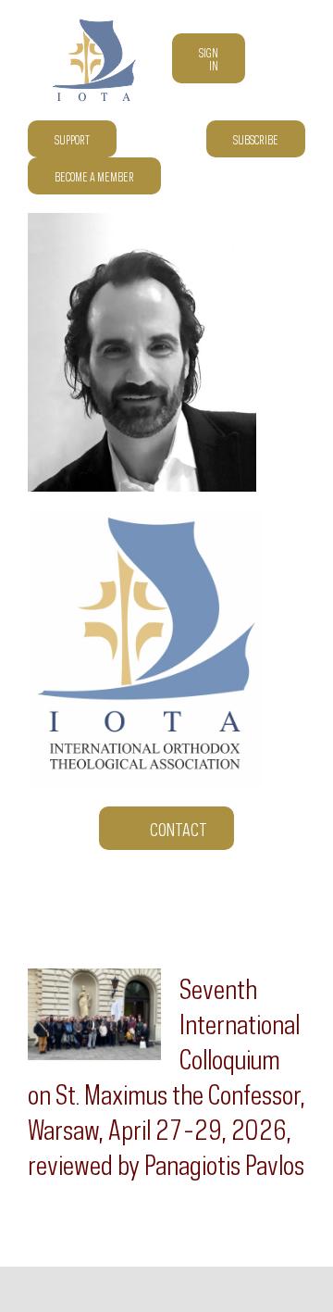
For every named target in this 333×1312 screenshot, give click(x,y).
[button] (298, 175)
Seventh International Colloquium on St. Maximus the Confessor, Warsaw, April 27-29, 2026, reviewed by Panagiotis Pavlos (166, 1074)
